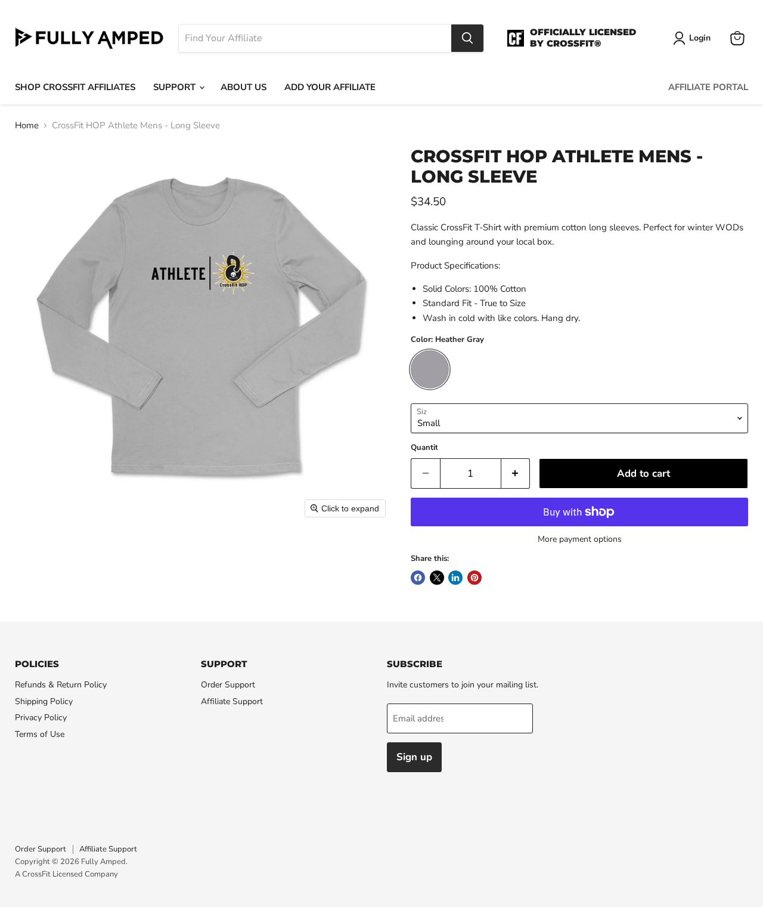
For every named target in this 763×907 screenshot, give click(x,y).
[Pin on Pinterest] (474, 577)
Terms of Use (39, 734)
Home (27, 126)
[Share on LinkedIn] (455, 577)
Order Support (228, 684)
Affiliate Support (232, 701)
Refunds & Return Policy (61, 684)
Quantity (426, 447)
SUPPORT (175, 87)
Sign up (414, 757)
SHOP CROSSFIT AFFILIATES (75, 87)
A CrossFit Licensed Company (66, 874)
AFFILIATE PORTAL (708, 87)
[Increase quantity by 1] (516, 473)
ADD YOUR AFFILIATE (330, 87)
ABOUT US (243, 87)
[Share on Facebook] (418, 577)
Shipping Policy (44, 701)
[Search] (467, 38)
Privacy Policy (41, 717)
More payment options (580, 539)
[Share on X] (437, 577)
